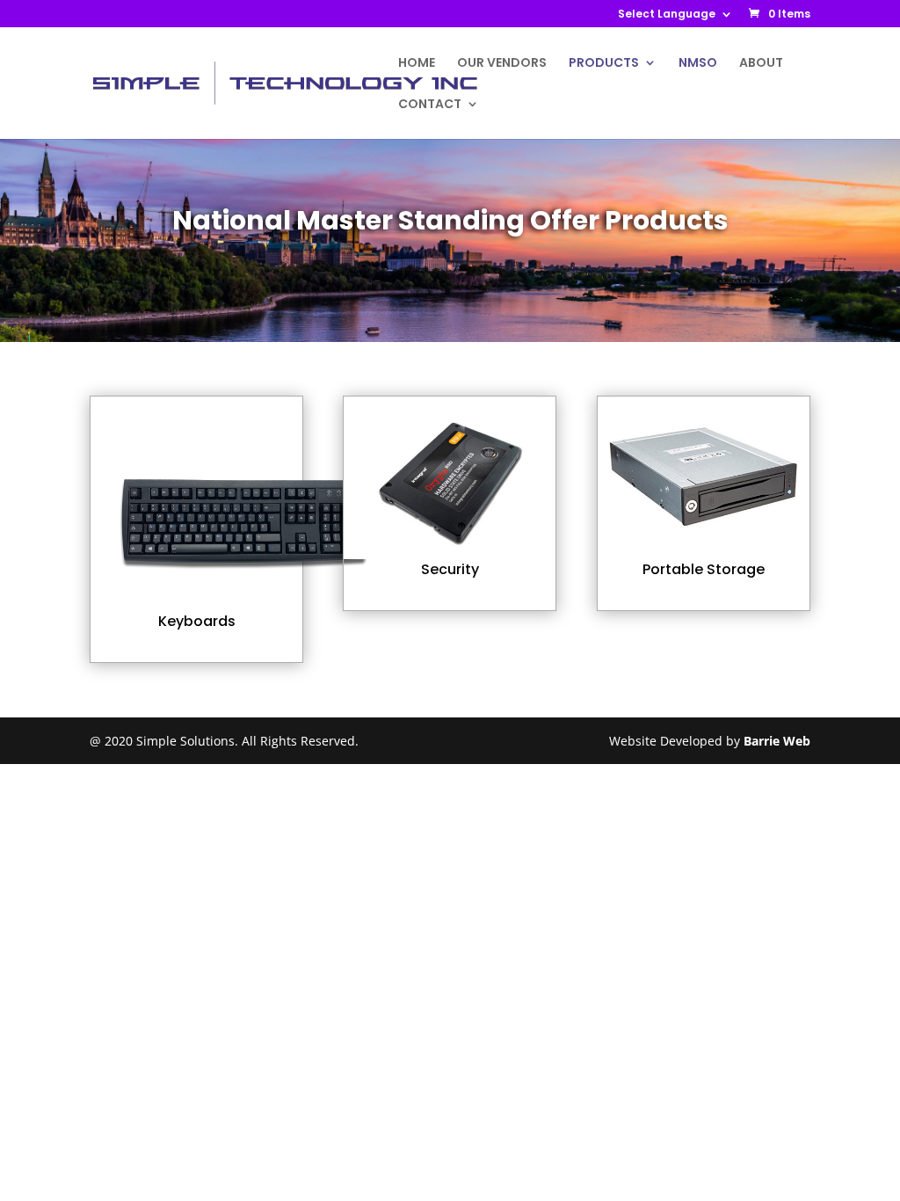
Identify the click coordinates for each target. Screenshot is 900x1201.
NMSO (698, 63)
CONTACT (429, 105)
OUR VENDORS (502, 63)
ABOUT (761, 63)
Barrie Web (777, 740)
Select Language (666, 15)
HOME (416, 63)
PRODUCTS (604, 63)
